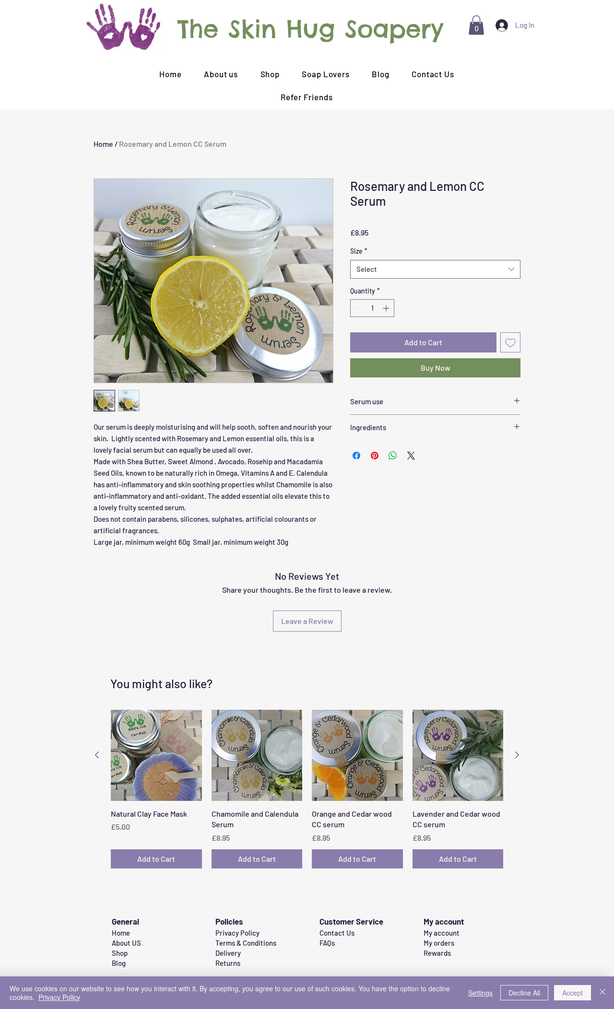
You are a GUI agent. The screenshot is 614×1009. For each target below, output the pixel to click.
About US (126, 943)
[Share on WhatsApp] (393, 455)
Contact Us (336, 932)
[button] (476, 25)
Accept (572, 992)
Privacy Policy (237, 932)
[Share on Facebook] (356, 455)
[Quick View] (156, 755)
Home (103, 143)
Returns (227, 963)
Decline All (524, 992)
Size (358, 251)
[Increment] (387, 308)
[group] (307, 788)
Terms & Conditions (245, 943)
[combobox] (435, 269)
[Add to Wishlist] (510, 342)
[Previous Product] (97, 755)
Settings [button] (480, 992)
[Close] (602, 992)
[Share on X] (411, 455)
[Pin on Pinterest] (374, 455)
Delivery (228, 953)
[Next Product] (517, 755)
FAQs (327, 943)
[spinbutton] (372, 308)
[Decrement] (358, 308)
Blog (119, 963)
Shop (120, 953)
